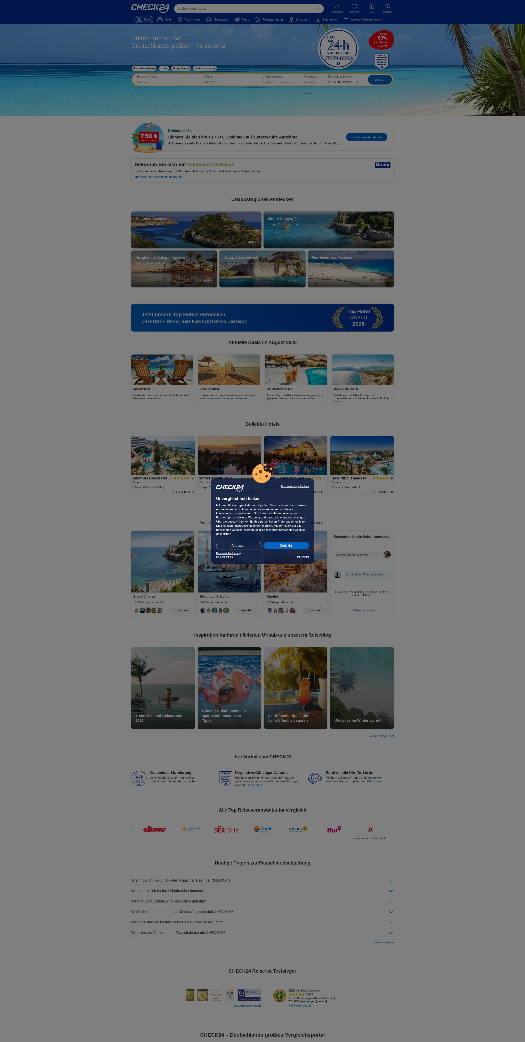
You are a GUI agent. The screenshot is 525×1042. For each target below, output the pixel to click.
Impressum (303, 557)
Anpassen (239, 545)
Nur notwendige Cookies (295, 486)
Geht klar (286, 545)
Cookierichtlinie (225, 557)
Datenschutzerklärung (228, 553)
